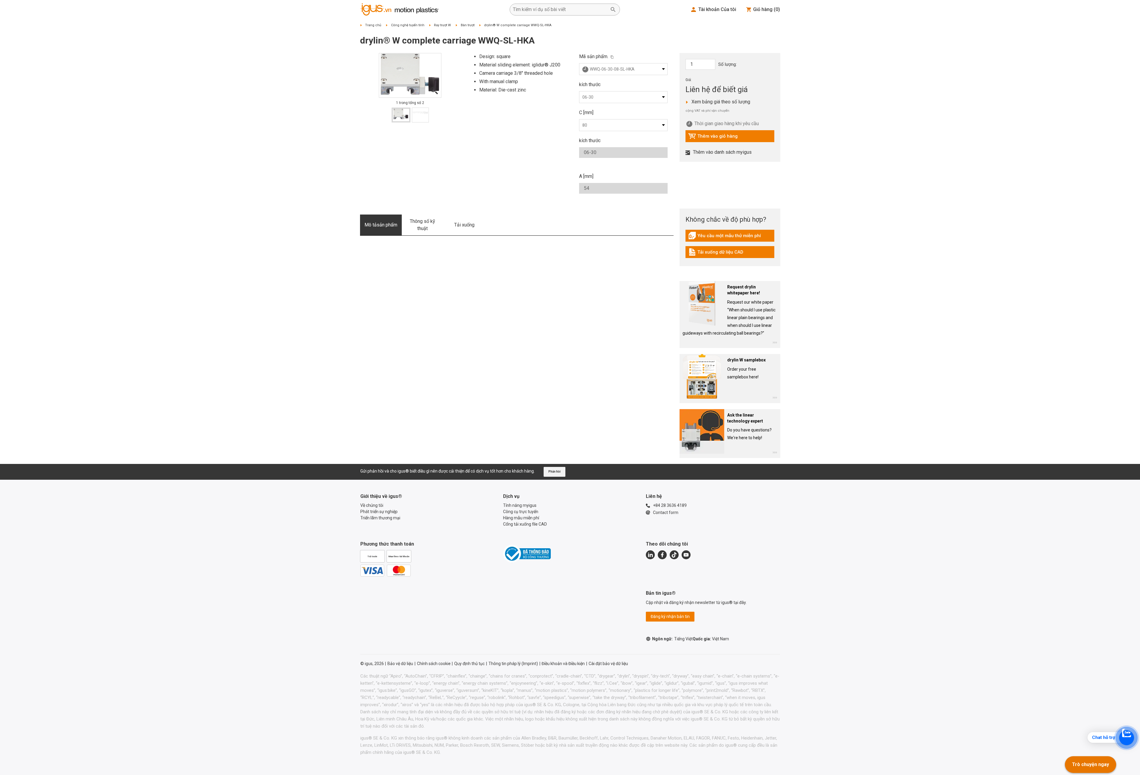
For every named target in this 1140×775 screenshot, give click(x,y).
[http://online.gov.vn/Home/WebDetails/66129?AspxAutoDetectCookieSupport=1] (527, 554)
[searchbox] (560, 9)
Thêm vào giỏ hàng (713, 137)
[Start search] (613, 9)
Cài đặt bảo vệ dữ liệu (608, 663)
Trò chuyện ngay (1090, 764)
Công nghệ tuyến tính (407, 25)
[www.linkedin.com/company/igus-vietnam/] (650, 554)
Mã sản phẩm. (593, 56)
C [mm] (586, 112)
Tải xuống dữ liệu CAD (715, 253)
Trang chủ (373, 25)
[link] (729, 237)
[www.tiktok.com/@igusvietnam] (674, 554)
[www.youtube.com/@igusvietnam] (686, 554)
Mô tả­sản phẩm (381, 225)
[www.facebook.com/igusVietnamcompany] (662, 554)
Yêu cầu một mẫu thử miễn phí (724, 237)
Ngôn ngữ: (672, 638)
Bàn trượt (467, 25)
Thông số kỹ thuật (422, 224)
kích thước (590, 84)
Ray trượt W (442, 25)
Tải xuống (464, 225)
